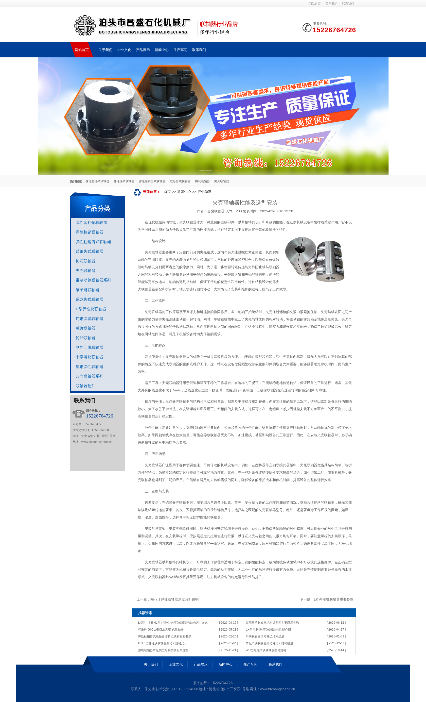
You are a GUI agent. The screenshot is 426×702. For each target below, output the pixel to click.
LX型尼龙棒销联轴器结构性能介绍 (268, 629)
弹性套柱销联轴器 (97, 181)
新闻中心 (162, 50)
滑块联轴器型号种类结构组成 (265, 636)
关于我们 (331, 3)
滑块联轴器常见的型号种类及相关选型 (163, 650)
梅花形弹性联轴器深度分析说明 (174, 599)
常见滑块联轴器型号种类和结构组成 (269, 643)
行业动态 (204, 192)
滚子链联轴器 (87, 290)
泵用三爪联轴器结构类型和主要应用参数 (272, 622)
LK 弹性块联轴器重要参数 (334, 599)
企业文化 (124, 50)
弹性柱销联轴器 (124, 181)
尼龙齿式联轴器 (89, 299)
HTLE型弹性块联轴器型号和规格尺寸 (162, 643)
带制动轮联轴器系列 (93, 280)
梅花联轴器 (202, 181)
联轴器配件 (85, 386)
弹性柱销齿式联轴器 (152, 181)
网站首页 (315, 3)
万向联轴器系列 (89, 376)
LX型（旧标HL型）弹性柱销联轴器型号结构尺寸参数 (173, 622)
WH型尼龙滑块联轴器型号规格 (266, 650)
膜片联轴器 (85, 328)
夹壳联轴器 (221, 181)
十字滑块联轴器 (89, 357)
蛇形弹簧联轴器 (89, 319)
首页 (167, 192)
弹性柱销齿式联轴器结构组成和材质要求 (164, 636)
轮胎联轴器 (85, 338)
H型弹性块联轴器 (91, 309)
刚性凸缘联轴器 (89, 347)
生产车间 (180, 50)
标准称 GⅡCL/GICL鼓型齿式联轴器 (161, 629)
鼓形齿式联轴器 (180, 181)
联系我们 (348, 3)
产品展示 (143, 50)
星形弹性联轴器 (89, 367)
